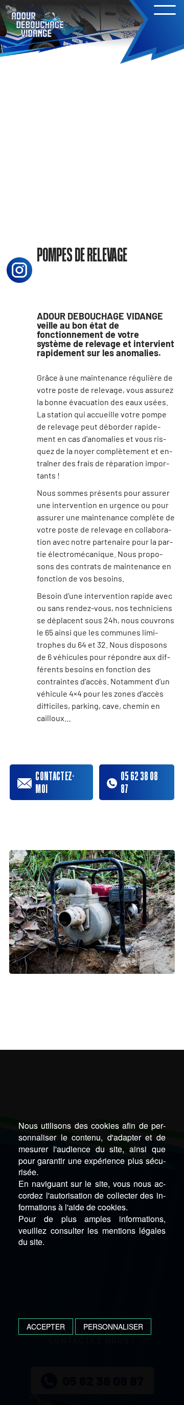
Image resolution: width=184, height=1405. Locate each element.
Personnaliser (113, 1326)
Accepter (46, 1326)
